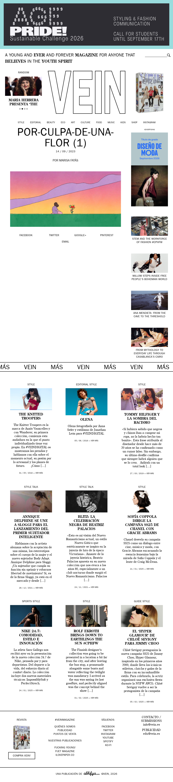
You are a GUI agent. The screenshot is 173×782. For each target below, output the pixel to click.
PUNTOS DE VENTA (65, 734)
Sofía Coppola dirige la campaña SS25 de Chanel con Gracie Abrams (142, 525)
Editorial (35, 123)
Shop (134, 123)
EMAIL (65, 242)
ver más (39, 473)
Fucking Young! (65, 748)
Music (111, 123)
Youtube (108, 738)
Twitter (108, 730)
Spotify (108, 741)
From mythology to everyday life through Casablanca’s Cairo (149, 353)
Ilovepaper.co (65, 755)
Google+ (6, 779)
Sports (27, 601)
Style (21, 123)
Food (99, 123)
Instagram (149, 123)
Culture (85, 123)
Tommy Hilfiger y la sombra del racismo (142, 419)
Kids (123, 123)
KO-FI (108, 745)
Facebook (108, 727)
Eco (63, 123)
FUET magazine (65, 751)
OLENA (86, 420)
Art (73, 123)
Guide (138, 601)
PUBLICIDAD (65, 730)
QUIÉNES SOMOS (64, 727)
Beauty (51, 123)
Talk (35, 487)
